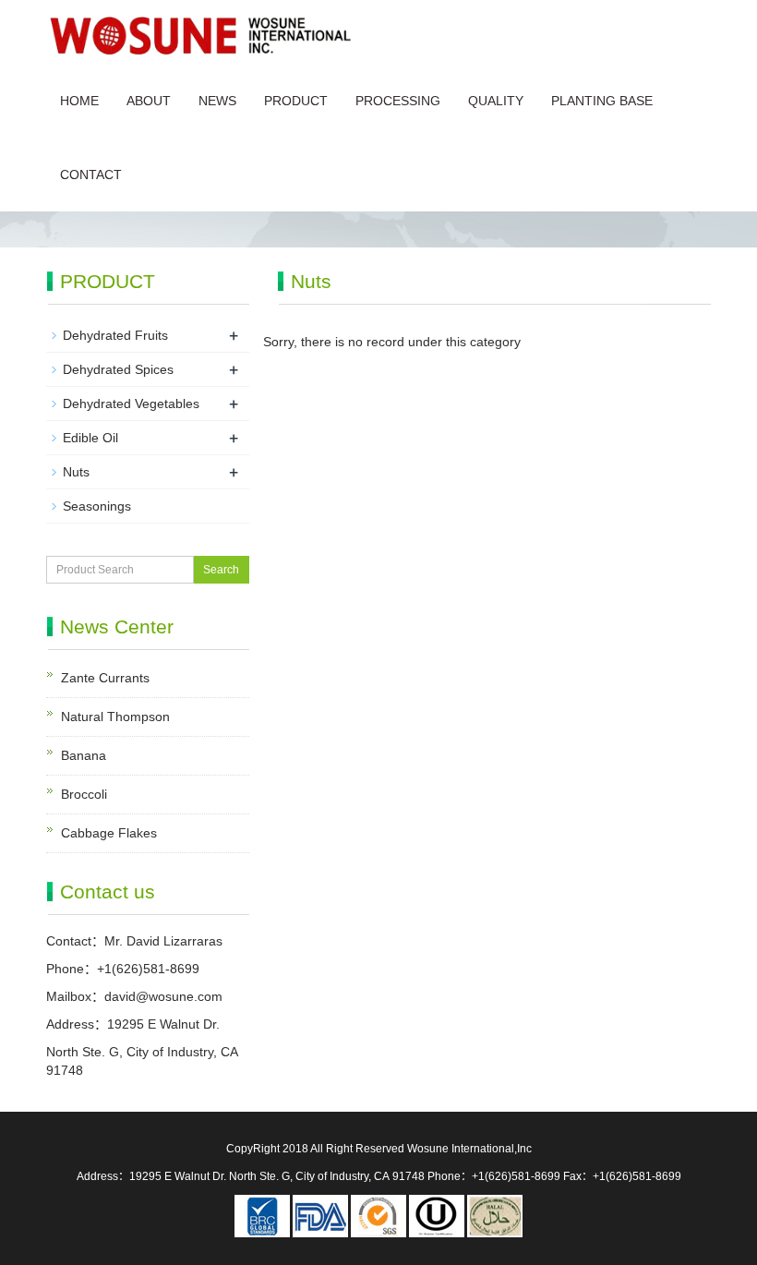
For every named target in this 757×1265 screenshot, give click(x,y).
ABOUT (148, 100)
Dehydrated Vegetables (131, 403)
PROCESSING (397, 100)
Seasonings (97, 506)
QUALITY (495, 100)
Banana (83, 755)
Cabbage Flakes (109, 832)
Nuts (76, 471)
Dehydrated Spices (118, 369)
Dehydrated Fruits (115, 335)
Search (221, 569)
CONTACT (91, 174)
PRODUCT (296, 100)
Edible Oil (90, 437)
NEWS (217, 100)
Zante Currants (105, 677)
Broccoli (84, 794)
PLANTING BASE (602, 100)
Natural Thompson (115, 716)
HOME (79, 100)
